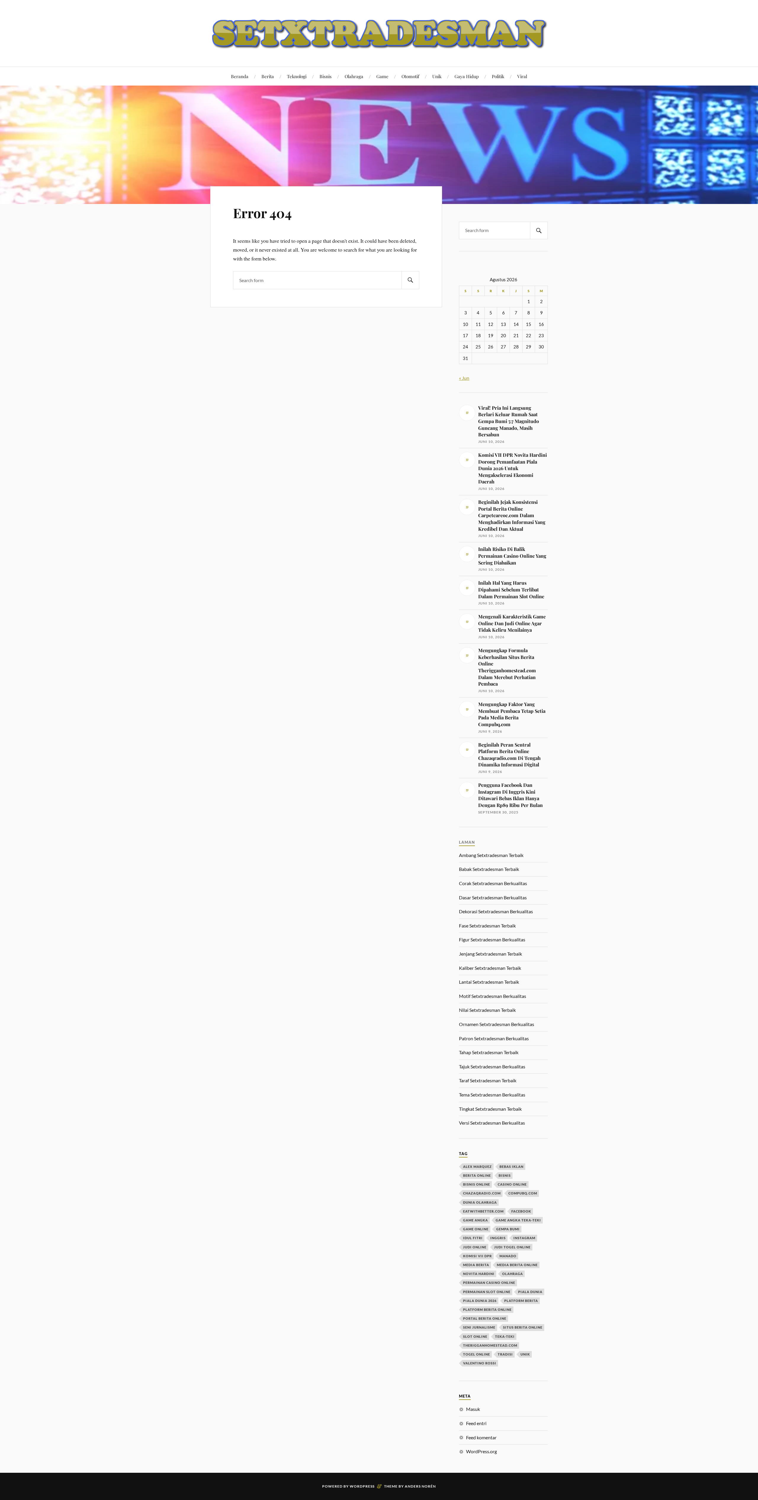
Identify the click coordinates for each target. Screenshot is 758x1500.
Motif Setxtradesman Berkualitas (492, 996)
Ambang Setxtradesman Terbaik (491, 855)
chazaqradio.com (482, 1193)
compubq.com (522, 1193)
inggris (498, 1238)
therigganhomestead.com (490, 1345)
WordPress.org (481, 1451)
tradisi (505, 1354)
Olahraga (354, 76)
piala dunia (530, 1292)
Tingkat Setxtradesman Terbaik (490, 1109)
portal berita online (484, 1318)
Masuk (473, 1409)
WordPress (362, 1486)
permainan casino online (489, 1282)
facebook (521, 1211)
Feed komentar (481, 1437)
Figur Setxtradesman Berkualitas (492, 939)
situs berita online (522, 1327)
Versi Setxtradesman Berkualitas (492, 1123)
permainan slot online (486, 1292)
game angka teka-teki (518, 1220)
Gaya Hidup (467, 76)
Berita (267, 76)
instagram (524, 1238)
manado (508, 1256)
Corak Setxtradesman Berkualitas (493, 883)
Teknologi (296, 76)
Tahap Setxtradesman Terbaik (488, 1052)
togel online (476, 1354)
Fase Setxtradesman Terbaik (487, 925)
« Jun (464, 378)
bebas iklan (511, 1166)
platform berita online (487, 1309)
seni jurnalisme (479, 1327)
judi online (474, 1247)
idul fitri (473, 1238)
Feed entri (476, 1423)
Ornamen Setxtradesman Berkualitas (496, 1024)
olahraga (512, 1274)
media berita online (517, 1265)
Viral (522, 76)
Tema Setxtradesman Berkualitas (492, 1094)
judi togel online (512, 1247)
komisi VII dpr (477, 1256)
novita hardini (478, 1274)
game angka (475, 1220)
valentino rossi (479, 1363)
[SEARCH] (410, 280)
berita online (477, 1175)
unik (525, 1354)
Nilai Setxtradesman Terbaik (487, 1010)
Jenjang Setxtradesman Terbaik (490, 953)
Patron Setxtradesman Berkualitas (494, 1038)
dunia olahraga (480, 1202)
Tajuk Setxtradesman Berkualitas (492, 1066)
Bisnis (325, 76)
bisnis (505, 1175)
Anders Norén (420, 1486)
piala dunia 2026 (480, 1301)
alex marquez (477, 1166)
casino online (512, 1184)
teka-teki (505, 1336)
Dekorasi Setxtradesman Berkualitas (496, 911)
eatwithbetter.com (483, 1211)
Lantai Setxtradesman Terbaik (489, 982)
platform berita (521, 1301)
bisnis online (476, 1184)
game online (476, 1229)
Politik (498, 76)
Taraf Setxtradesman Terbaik (487, 1080)
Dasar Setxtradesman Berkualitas (493, 897)
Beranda (239, 76)
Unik (436, 76)
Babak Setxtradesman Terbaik (489, 869)
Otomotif (410, 76)
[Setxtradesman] (379, 32)
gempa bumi (508, 1229)
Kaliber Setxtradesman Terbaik (490, 968)
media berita (476, 1265)
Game (382, 76)
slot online (475, 1336)
